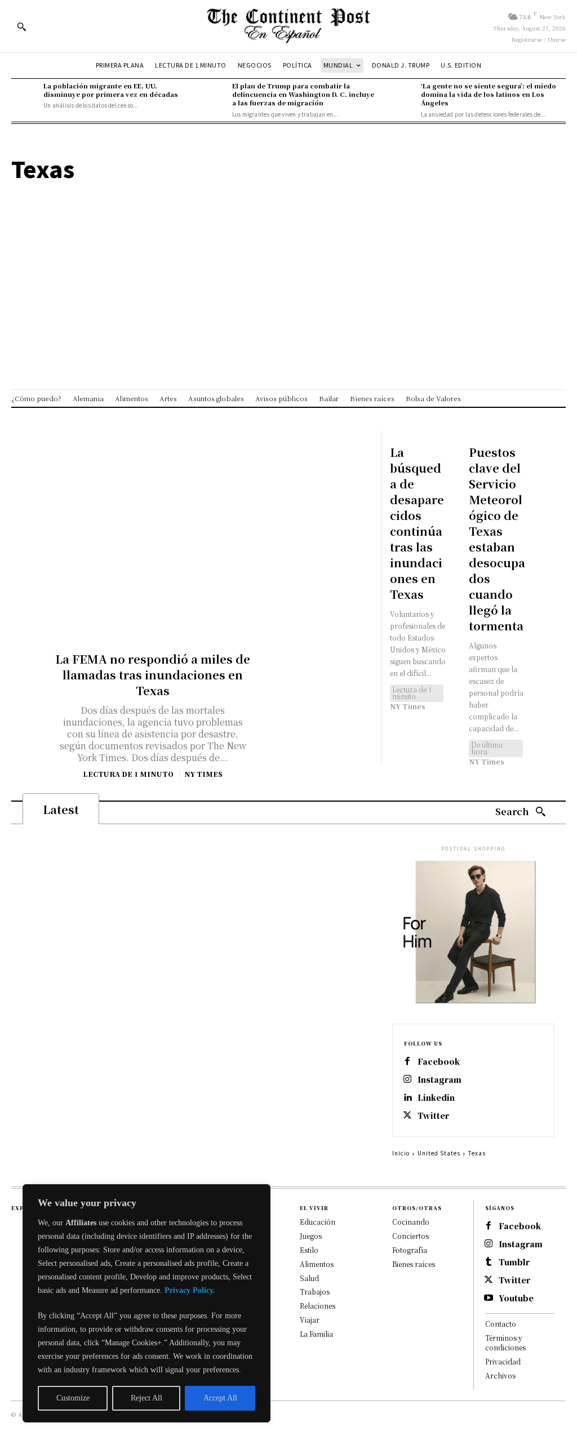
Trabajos (315, 1291)
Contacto (500, 1323)
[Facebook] (407, 1062)
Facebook (439, 1061)
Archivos (500, 1375)
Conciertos (410, 1236)
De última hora (487, 748)
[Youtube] (489, 1299)
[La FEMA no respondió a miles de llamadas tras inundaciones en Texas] (153, 529)
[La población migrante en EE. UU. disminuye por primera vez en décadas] (24, 95)
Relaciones (317, 1305)
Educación (317, 1221)
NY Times (203, 774)
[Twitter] (407, 1116)
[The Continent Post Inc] (288, 26)
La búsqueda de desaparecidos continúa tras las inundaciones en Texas (417, 523)
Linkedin (436, 1097)
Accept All (220, 1398)
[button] (21, 26)
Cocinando (410, 1221)
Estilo (309, 1250)
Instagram (439, 1079)
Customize (73, 1398)
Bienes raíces (413, 1264)
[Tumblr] (489, 1262)
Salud (309, 1278)
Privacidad (503, 1361)
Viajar (309, 1319)
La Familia (316, 1334)
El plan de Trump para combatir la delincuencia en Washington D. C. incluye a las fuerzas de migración (303, 94)
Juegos (311, 1236)
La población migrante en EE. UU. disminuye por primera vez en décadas (110, 90)
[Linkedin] (407, 1098)
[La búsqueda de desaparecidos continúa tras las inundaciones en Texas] (397, 437)
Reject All (146, 1398)
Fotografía (409, 1250)
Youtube (516, 1298)
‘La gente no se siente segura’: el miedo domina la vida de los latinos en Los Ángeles (488, 94)
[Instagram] (407, 1080)
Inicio (401, 1153)
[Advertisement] (288, 260)
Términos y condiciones (505, 1342)
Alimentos (317, 1264)
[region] (146, 1303)
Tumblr (514, 1262)
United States (439, 1153)
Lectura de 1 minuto (128, 774)
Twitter (433, 1116)
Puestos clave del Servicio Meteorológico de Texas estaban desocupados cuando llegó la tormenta (497, 539)
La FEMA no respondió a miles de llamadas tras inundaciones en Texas (152, 675)
